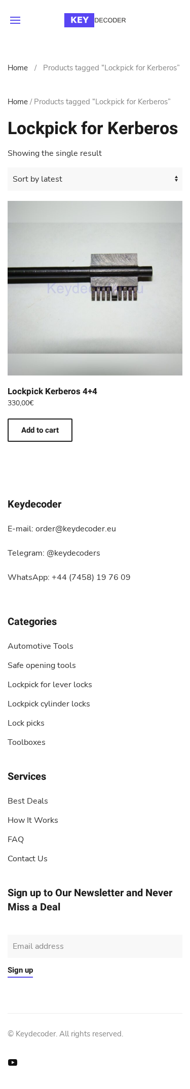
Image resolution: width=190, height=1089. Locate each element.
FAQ (16, 839)
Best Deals (28, 801)
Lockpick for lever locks (50, 684)
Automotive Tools (40, 646)
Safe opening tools (42, 665)
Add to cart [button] (40, 430)
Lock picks (26, 723)
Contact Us (28, 858)
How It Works (33, 820)
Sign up (20, 970)
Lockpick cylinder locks (49, 703)
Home (18, 68)
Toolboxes (27, 742)
